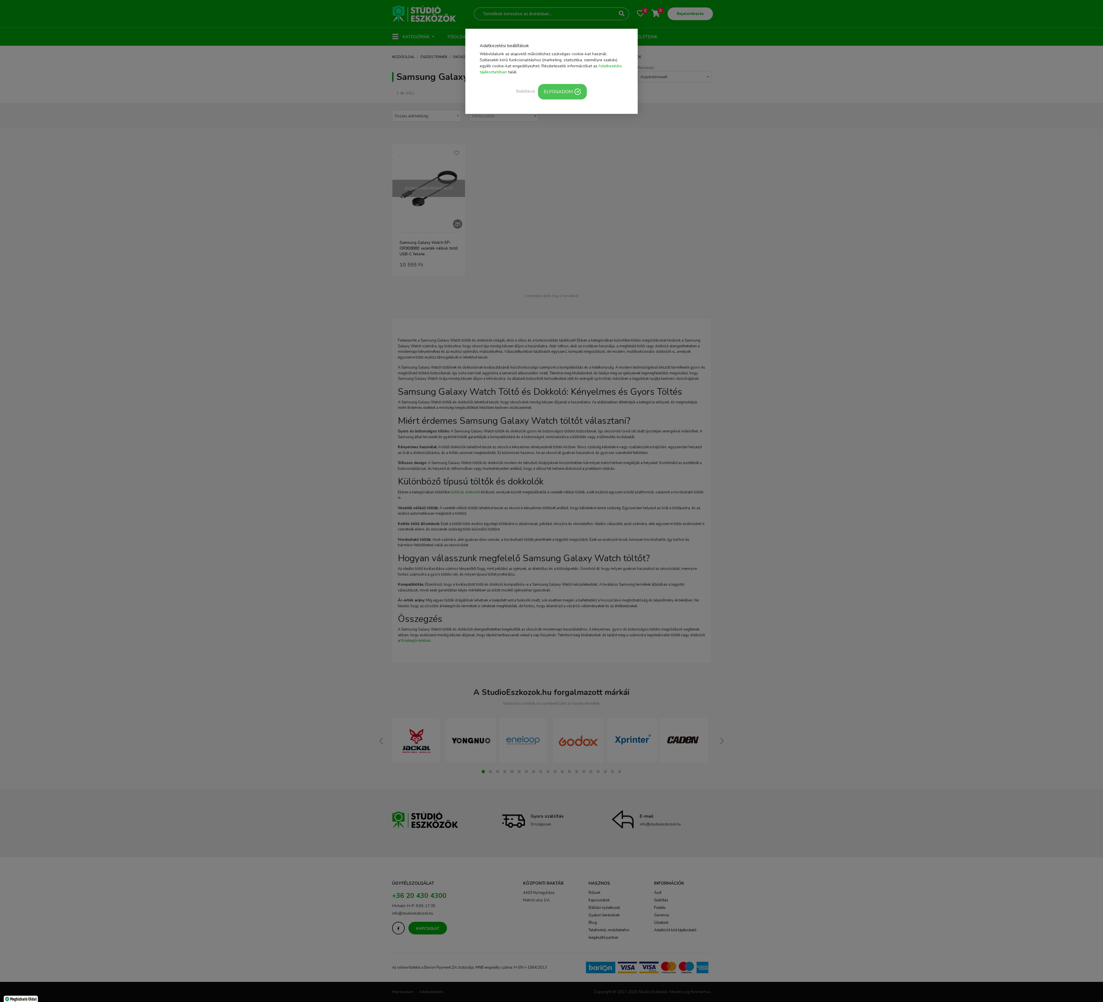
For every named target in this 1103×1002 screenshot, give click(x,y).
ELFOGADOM (558, 92)
